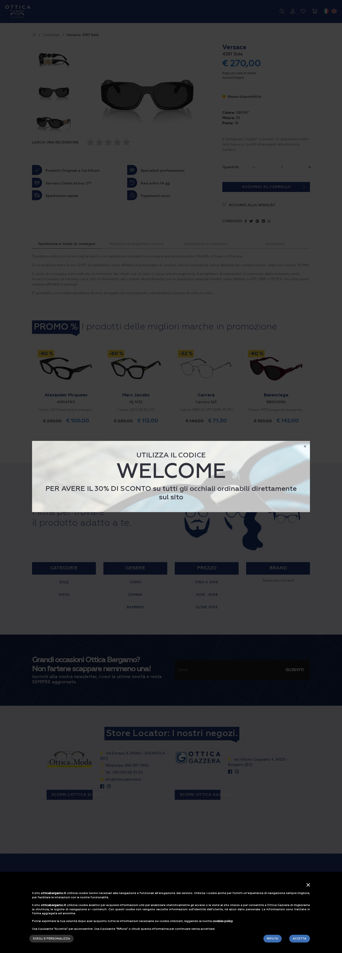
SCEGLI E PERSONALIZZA (51, 938)
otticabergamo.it (53, 893)
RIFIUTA (272, 938)
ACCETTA (299, 938)
